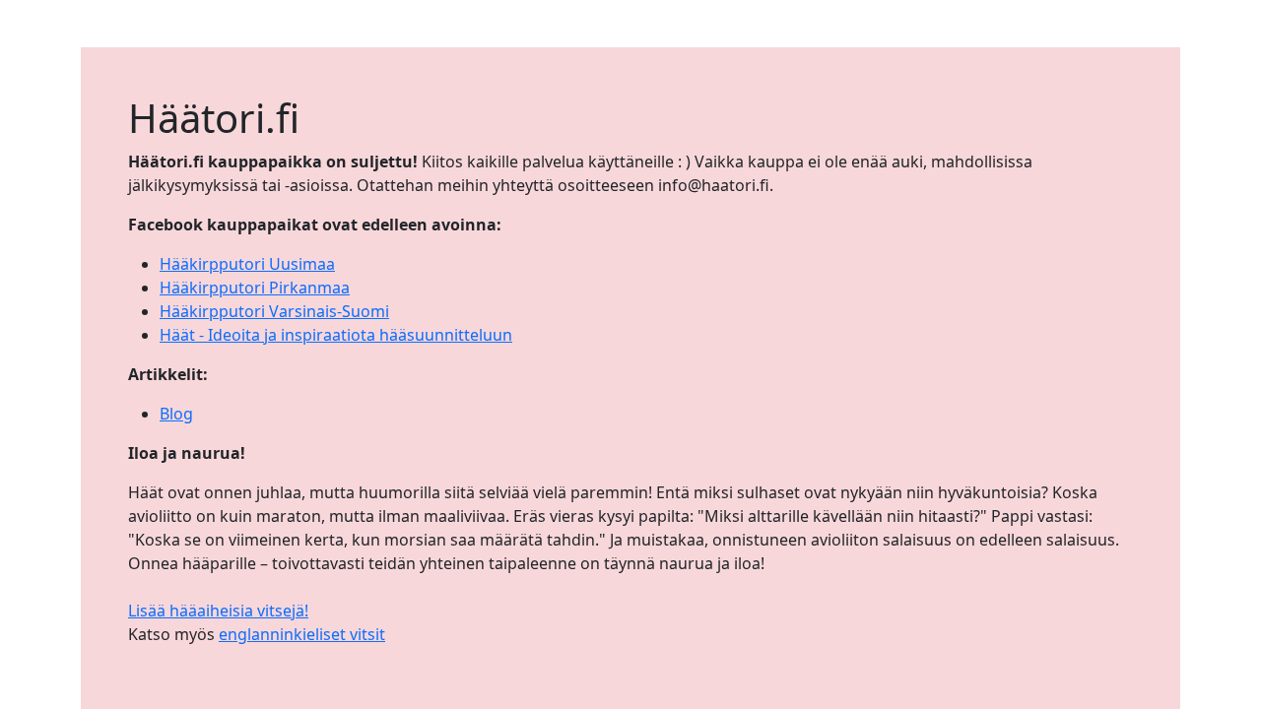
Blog (176, 413)
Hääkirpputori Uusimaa (247, 264)
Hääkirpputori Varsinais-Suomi (274, 311)
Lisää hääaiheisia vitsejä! (218, 610)
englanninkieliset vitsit (302, 634)
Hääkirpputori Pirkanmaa (255, 287)
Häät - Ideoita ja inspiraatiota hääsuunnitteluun (336, 335)
